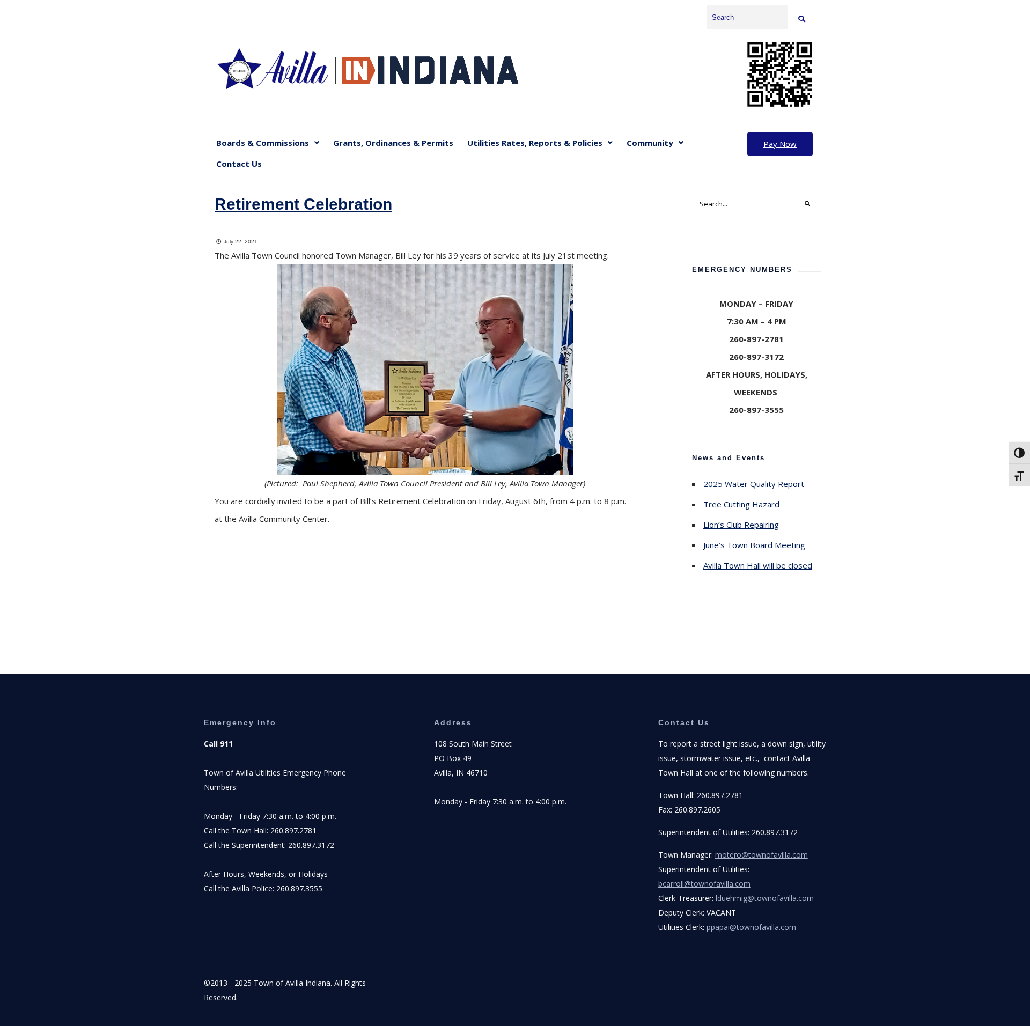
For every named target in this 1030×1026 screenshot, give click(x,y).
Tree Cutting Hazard (741, 504)
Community (650, 142)
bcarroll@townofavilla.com (704, 884)
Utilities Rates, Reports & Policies (534, 142)
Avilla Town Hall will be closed (757, 565)
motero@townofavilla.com (761, 855)
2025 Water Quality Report (753, 483)
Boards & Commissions (262, 142)
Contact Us (239, 163)
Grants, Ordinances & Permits (393, 142)
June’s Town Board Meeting (754, 545)
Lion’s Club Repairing (741, 524)
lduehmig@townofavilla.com (765, 898)
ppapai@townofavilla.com (751, 927)
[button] (267, 142)
